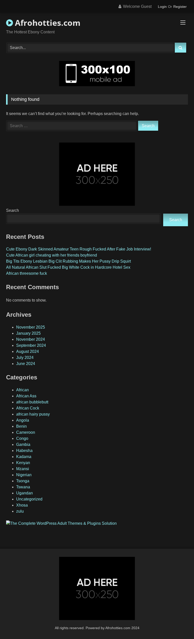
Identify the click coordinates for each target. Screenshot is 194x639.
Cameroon (25, 432)
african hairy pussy (33, 414)
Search (12, 210)
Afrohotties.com (46, 22)
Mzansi (22, 469)
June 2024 (25, 363)
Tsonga (22, 481)
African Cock (27, 408)
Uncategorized (29, 499)
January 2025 (28, 333)
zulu (20, 511)
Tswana (23, 487)
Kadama (23, 456)
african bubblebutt (32, 402)
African (22, 390)
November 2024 (30, 339)
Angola (22, 420)
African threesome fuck (26, 273)
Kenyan (23, 463)
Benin (21, 426)
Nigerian (24, 475)
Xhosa (22, 505)
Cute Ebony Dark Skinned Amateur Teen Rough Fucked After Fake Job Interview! (78, 249)
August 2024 (27, 351)
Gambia (23, 444)
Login (162, 7)
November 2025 (30, 327)
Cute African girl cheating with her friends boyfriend (51, 255)
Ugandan (24, 493)
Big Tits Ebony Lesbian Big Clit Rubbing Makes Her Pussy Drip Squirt (68, 261)
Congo (22, 438)
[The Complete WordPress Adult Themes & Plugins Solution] (61, 523)
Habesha (24, 450)
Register (180, 7)
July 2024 (25, 357)
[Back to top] (178, 624)
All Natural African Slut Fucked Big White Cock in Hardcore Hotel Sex (68, 267)
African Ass (26, 396)
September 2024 (31, 345)
